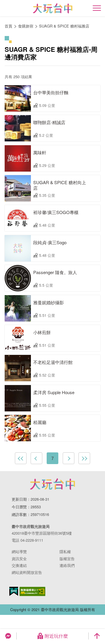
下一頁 (68, 458)
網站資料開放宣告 (27, 572)
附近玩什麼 (56, 635)
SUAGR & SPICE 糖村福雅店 (64, 26)
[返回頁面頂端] (97, 636)
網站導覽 (19, 551)
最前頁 (21, 458)
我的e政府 (13, 591)
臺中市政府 (52, 484)
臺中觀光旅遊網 (52, 8)
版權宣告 (67, 558)
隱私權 (65, 551)
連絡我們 (67, 565)
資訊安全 (19, 558)
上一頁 (36, 458)
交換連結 (19, 565)
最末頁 (84, 458)
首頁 (8, 26)
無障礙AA (33, 591)
